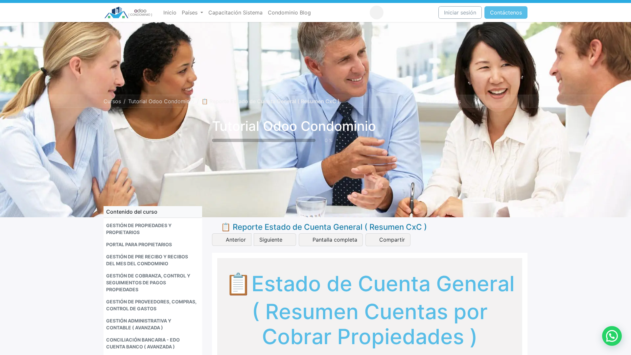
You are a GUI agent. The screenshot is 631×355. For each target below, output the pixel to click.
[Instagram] (403, 12)
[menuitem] (170, 12)
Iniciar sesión (460, 12)
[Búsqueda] (522, 101)
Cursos (112, 101)
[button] (377, 12)
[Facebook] (391, 12)
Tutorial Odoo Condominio (294, 126)
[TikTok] (428, 12)
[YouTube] (415, 12)
